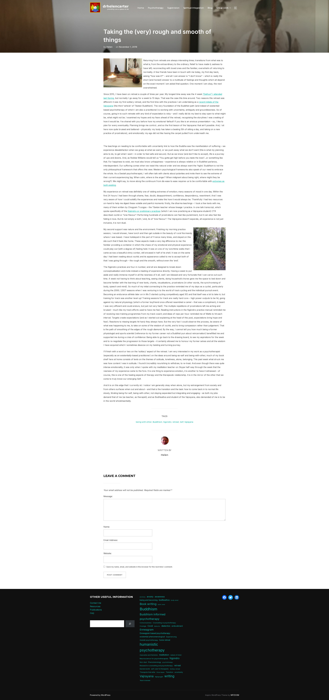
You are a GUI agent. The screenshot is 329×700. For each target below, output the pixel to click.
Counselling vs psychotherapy (164, 623)
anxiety (150, 596)
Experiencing (171, 637)
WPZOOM (235, 695)
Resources (95, 606)
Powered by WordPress (100, 695)
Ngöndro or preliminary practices (144, 211)
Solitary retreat (175, 669)
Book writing (148, 604)
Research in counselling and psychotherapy (156, 666)
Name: (106, 526)
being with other (144, 422)
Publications (96, 609)
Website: (107, 553)
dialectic (157, 626)
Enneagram (147, 629)
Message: (108, 496)
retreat (175, 422)
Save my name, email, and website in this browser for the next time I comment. (139, 567)
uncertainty (179, 672)
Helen (109, 47)
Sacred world (145, 669)
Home (140, 8)
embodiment (177, 626)
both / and (161, 604)
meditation (164, 655)
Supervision (173, 8)
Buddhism (157, 422)
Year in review (145, 680)
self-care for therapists (160, 669)
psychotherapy (167, 662)
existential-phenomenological (152, 637)
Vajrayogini (159, 677)
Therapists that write (147, 672)
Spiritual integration (193, 8)
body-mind (174, 600)
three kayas (160, 672)
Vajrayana (188, 422)
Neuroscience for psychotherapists (154, 658)
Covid (150, 626)
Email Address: (110, 540)
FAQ (92, 613)
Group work (222, 8)
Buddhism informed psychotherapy (152, 616)
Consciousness (146, 623)
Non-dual (143, 662)
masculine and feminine (149, 655)
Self (181, 422)
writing (169, 676)
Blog (210, 8)
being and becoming (149, 600)
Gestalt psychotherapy (149, 640)
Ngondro (167, 422)
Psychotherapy (155, 8)
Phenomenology (154, 662)
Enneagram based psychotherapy (155, 633)
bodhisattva (164, 600)
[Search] (130, 623)
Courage (143, 626)
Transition (169, 672)
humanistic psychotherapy (152, 647)
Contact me (95, 603)
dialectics (165, 626)
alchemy (142, 597)
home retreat (164, 640)
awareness (160, 596)
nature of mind (175, 655)
